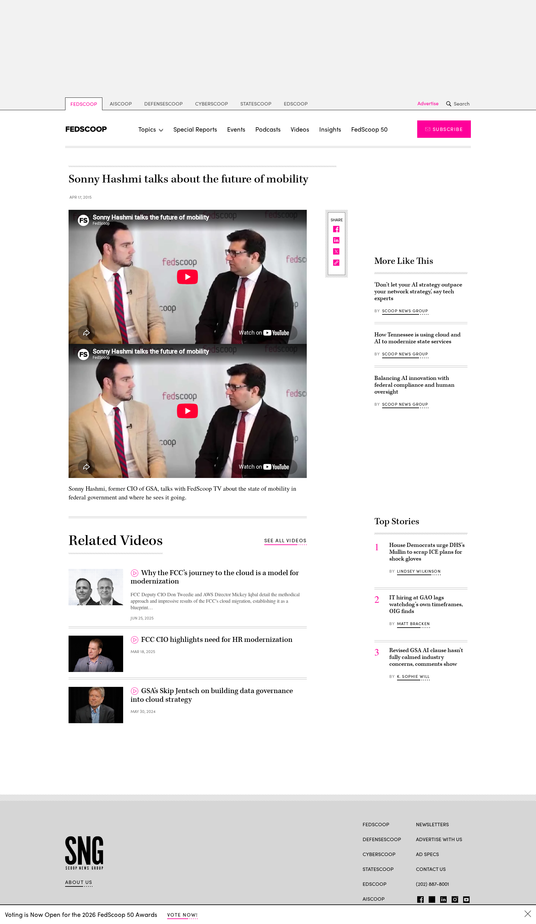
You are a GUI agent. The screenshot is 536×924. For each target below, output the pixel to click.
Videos (300, 129)
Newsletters (432, 824)
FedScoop (83, 104)
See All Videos (285, 540)
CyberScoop (211, 103)
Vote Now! (182, 914)
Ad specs (427, 854)
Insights (330, 129)
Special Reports (195, 129)
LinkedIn (443, 898)
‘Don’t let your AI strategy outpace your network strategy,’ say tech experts (418, 291)
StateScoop (255, 103)
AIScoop (121, 103)
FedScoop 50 (369, 129)
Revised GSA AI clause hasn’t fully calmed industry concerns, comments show (426, 657)
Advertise (428, 103)
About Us (78, 882)
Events (236, 129)
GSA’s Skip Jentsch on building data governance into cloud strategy (212, 695)
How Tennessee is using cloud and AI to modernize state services (417, 338)
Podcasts (268, 129)
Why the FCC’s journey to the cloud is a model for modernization (215, 577)
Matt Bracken (413, 623)
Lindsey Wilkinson (419, 571)
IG (453, 898)
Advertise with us (439, 839)
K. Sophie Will (413, 676)
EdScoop (296, 103)
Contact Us (431, 869)
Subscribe (448, 129)
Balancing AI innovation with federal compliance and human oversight (414, 385)
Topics (147, 129)
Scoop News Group (405, 310)
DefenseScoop (163, 103)
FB (419, 898)
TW (431, 898)
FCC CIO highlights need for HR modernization (217, 639)
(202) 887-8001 (432, 884)
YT (465, 898)
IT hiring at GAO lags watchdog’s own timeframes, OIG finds (426, 604)
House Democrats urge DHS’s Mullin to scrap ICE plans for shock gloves (427, 552)
